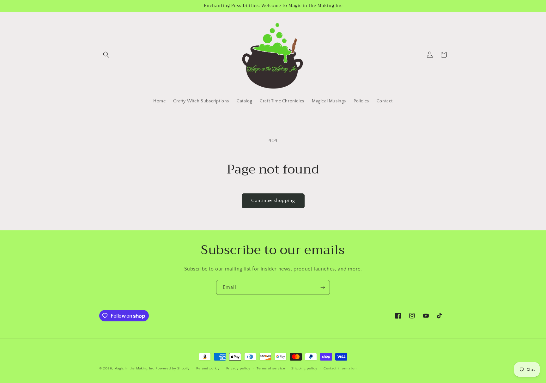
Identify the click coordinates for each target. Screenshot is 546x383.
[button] (106, 55)
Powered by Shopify (172, 368)
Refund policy (208, 368)
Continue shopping (273, 200)
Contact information (340, 368)
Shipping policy (304, 368)
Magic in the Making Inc (134, 368)
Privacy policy (238, 368)
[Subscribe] (323, 287)
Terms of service (271, 368)
